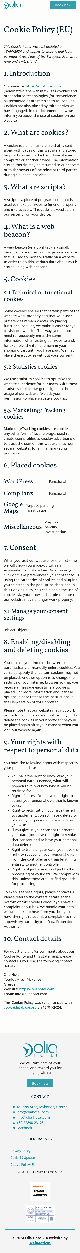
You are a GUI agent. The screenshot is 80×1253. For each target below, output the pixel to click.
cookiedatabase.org (20, 1007)
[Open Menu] (35, 5)
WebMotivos (40, 1242)
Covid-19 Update (22, 1157)
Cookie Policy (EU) (23, 1164)
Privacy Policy (20, 1151)
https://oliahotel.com (43, 86)
